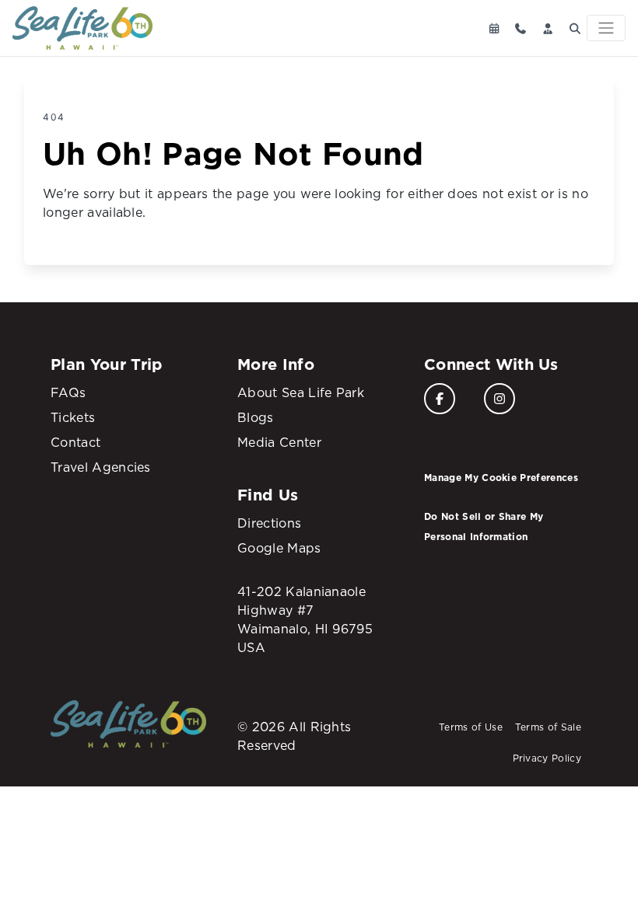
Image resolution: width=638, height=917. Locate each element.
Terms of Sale (548, 727)
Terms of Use (471, 727)
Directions (269, 523)
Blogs (255, 417)
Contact (75, 442)
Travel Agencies (101, 467)
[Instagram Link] (499, 398)
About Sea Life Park (300, 392)
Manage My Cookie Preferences (501, 477)
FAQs (68, 392)
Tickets (73, 417)
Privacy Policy (547, 758)
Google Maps (279, 547)
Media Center (279, 442)
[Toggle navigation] (606, 28)
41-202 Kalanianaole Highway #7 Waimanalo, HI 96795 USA (305, 619)
